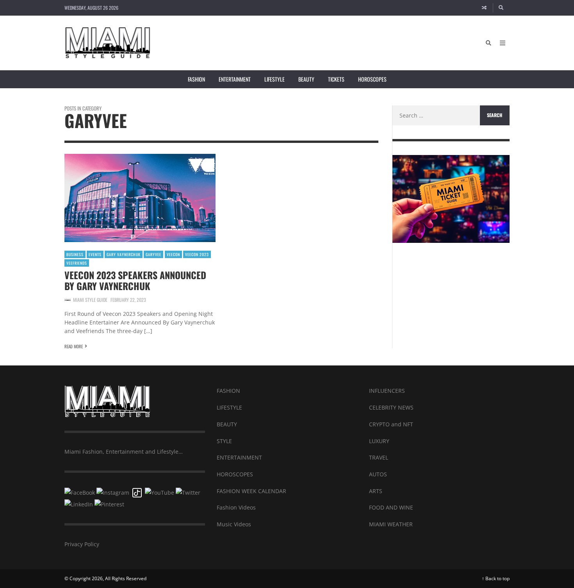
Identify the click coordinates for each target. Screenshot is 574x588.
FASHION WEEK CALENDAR (251, 491)
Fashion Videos (236, 507)
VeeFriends (76, 263)
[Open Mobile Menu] (503, 43)
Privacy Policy (81, 544)
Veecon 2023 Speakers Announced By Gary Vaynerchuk (135, 280)
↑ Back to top (496, 578)
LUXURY (379, 441)
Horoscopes (372, 79)
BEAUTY (227, 424)
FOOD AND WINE (391, 507)
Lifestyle (274, 79)
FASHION (228, 390)
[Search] (501, 8)
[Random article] (484, 8)
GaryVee (153, 254)
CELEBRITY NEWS (391, 407)
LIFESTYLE (229, 407)
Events (95, 254)
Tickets (336, 79)
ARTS (375, 491)
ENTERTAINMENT (239, 457)
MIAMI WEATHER (391, 524)
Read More (73, 346)
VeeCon (173, 254)
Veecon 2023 (197, 254)
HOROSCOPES (235, 474)
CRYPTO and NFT (391, 424)
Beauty (306, 79)
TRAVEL (378, 457)
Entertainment (235, 79)
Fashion (196, 79)
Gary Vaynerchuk (124, 254)
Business (75, 254)
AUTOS (378, 474)
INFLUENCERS (387, 390)
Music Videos (234, 524)
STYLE (224, 441)
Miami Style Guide (90, 299)
